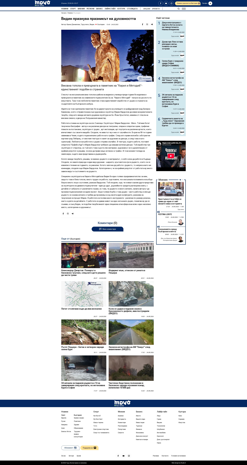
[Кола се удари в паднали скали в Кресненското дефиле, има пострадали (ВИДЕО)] (131, 294)
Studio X (183, 463)
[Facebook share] (142, 24)
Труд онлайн (175, 36)
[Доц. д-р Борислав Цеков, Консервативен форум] (181, 239)
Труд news (180, 209)
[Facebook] (160, 3)
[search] (179, 9)
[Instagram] (171, 3)
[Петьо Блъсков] (181, 222)
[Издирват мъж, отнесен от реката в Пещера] (131, 255)
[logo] (42, 3)
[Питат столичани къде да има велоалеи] (83, 294)
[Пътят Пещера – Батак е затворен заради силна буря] (83, 332)
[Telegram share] (152, 24)
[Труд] (122, 403)
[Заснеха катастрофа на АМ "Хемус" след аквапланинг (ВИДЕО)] (131, 332)
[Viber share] (147, 24)
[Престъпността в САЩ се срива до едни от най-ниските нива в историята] (171, 189)
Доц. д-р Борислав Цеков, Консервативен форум (169, 239)
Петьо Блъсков (172, 222)
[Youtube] (166, 3)
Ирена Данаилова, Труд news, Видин (80, 24)
